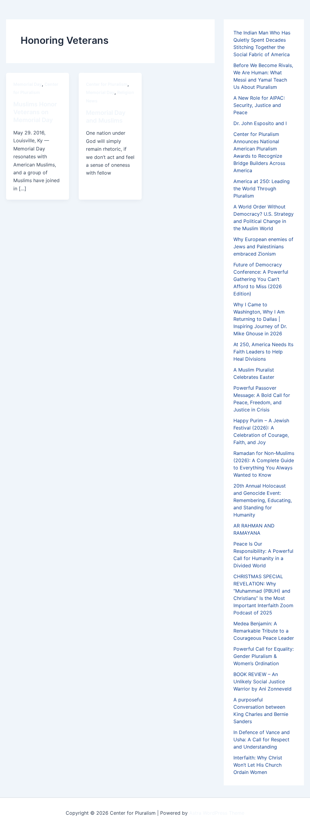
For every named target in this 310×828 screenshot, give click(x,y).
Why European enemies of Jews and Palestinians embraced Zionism (263, 246)
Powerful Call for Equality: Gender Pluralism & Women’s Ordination (263, 656)
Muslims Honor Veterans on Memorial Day (35, 112)
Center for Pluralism (106, 84)
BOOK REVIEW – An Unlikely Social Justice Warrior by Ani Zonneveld (262, 681)
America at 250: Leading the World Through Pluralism (261, 188)
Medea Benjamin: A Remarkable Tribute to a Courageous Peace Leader (263, 630)
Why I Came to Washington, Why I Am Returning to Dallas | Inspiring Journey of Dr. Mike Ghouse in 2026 (260, 319)
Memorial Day (27, 84)
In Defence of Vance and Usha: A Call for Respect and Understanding (261, 739)
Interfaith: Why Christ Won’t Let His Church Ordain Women (257, 765)
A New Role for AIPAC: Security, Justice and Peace (259, 105)
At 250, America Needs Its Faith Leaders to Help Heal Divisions (263, 351)
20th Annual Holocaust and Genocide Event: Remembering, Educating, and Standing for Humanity (262, 500)
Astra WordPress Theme (216, 813)
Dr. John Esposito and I (260, 123)
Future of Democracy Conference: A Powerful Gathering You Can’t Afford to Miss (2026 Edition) (260, 279)
